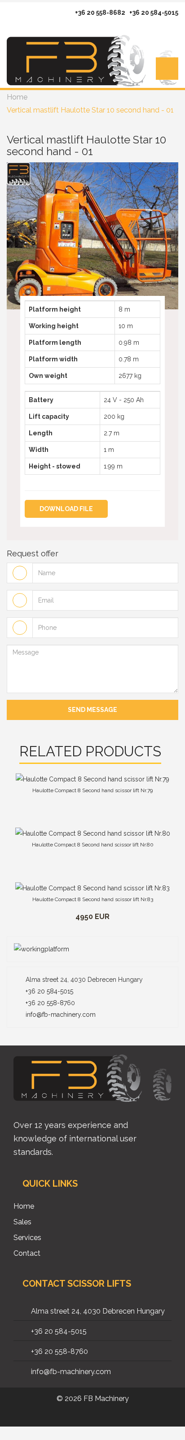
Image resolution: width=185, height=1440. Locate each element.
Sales (22, 1222)
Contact (26, 1253)
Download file (66, 508)
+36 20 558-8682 (100, 12)
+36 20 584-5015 (153, 12)
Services (27, 1237)
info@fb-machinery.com (61, 1014)
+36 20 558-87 (46, 1002)
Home (17, 97)
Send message (92, 709)
